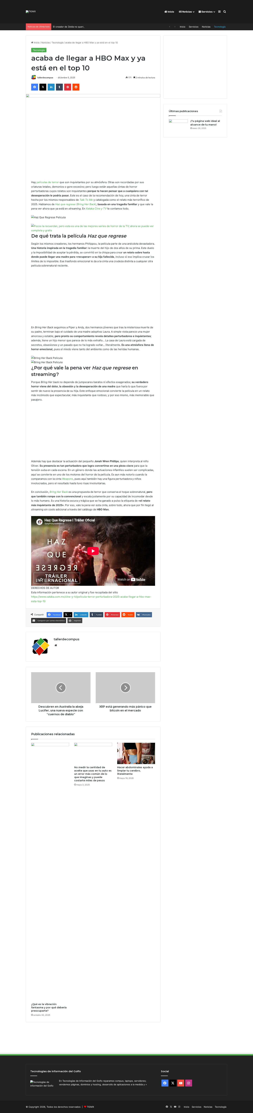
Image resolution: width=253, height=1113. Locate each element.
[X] (42, 87)
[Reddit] (75, 87)
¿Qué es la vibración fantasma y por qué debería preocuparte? (49, 1007)
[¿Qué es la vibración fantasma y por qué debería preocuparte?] (50, 872)
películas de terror (47, 182)
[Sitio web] (56, 645)
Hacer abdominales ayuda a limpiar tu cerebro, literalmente (135, 770)
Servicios (207, 11)
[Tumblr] (59, 87)
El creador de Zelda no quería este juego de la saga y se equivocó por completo (96, 26)
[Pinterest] (67, 87)
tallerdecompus (45, 77)
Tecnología (219, 26)
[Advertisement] (93, 298)
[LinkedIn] (51, 87)
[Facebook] (34, 87)
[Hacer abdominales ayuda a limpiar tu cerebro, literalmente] (136, 753)
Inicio (170, 11)
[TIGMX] (31, 11)
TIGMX (90, 1106)
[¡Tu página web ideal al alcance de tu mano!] (178, 125)
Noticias (187, 11)
